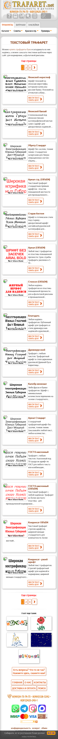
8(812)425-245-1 (38, 11)
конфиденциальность (21, 728)
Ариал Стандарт (37, 418)
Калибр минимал (37, 384)
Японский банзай (37, 111)
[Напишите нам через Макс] (42, 711)
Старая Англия (36, 213)
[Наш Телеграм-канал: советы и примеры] (24, 711)
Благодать (33, 315)
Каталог (5, 30)
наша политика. (29, 736)
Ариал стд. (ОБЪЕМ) (39, 179)
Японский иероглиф (39, 77)
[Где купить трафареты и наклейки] (15, 18)
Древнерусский (36, 349)
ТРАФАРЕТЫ (7, 24)
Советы (17, 30)
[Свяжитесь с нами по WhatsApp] (16, 711)
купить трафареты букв (20, 49)
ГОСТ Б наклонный (38, 452)
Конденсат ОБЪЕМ (38, 522)
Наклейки (33, 24)
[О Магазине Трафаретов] (9, 18)
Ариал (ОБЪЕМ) (36, 247)
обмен (44, 728)
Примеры (45, 30)
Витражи (20, 24)
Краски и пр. (31, 30)
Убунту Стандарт (37, 145)
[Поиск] (28, 18)
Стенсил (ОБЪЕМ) (38, 281)
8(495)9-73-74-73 (19, 11)
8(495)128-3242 (41, 696)
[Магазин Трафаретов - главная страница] (28, 8)
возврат (36, 728)
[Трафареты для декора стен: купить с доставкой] (22, 18)
